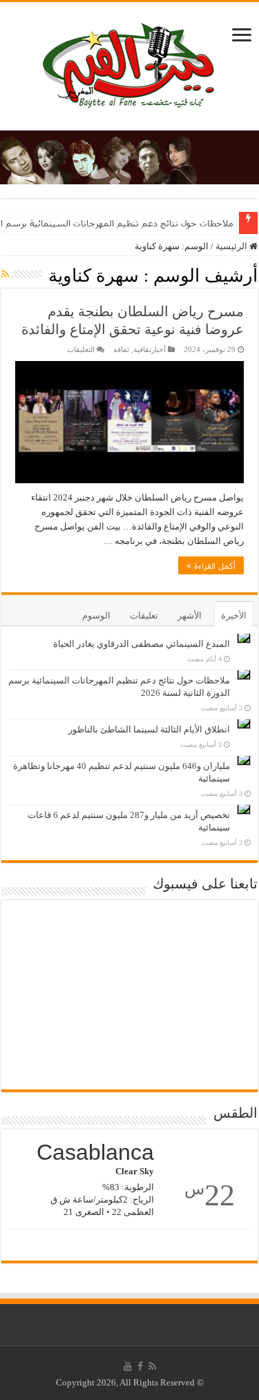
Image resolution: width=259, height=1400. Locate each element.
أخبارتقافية (149, 349)
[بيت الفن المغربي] (130, 63)
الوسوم (96, 615)
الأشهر (190, 615)
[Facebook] (140, 1366)
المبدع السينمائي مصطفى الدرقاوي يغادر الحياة (141, 644)
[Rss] (152, 1366)
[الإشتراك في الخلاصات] (5, 274)
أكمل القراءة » (211, 565)
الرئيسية (232, 246)
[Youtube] (127, 1366)
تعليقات (144, 615)
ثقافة (121, 349)
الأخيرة (234, 615)
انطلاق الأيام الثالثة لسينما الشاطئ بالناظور (149, 729)
